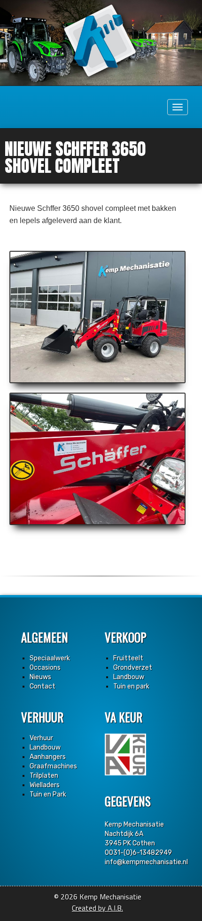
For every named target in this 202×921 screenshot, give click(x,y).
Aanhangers (48, 757)
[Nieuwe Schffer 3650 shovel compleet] (97, 317)
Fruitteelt (128, 658)
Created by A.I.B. (97, 907)
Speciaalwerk (50, 658)
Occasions (45, 668)
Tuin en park (131, 686)
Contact (42, 686)
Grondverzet (132, 668)
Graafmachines (53, 766)
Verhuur (41, 738)
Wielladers (45, 785)
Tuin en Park (48, 794)
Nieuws (40, 677)
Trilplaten (44, 776)
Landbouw (128, 677)
